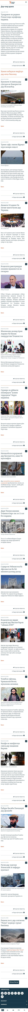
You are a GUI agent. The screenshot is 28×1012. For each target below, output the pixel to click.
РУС (19, 1010)
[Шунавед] (7, 1010)
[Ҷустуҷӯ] (24, 1010)
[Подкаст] (2, 996)
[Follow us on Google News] (2, 993)
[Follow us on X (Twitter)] (15, 993)
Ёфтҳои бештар (14, 982)
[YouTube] (13, 1010)
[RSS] (22, 993)
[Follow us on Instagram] (12, 993)
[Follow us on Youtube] (9, 993)
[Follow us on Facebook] (5, 993)
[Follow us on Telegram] (18, 993)
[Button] (19, 62)
